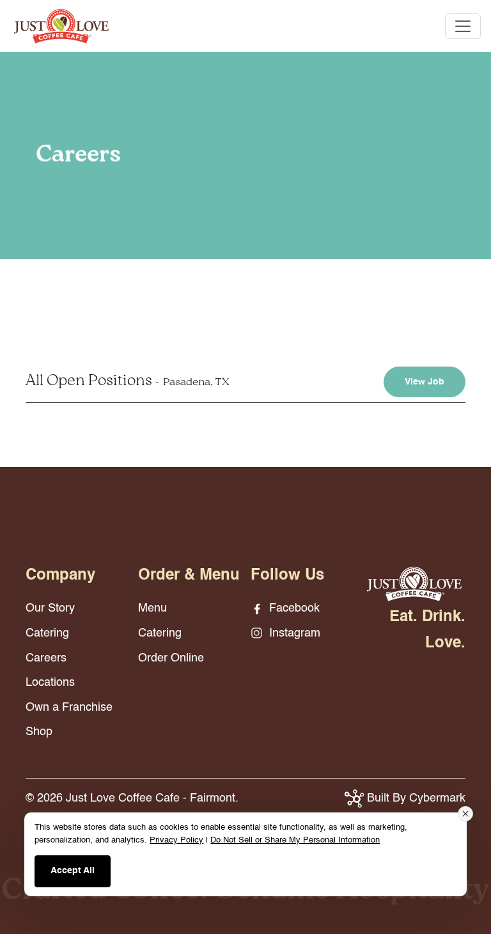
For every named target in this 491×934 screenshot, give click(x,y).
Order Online (171, 658)
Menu (152, 608)
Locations (50, 682)
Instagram (293, 633)
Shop (39, 732)
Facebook (293, 608)
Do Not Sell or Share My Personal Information (295, 840)
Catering (47, 633)
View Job (424, 381)
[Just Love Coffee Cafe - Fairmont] (61, 25)
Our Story (50, 608)
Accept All (73, 870)
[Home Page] (414, 583)
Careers (46, 658)
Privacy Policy (176, 840)
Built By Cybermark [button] (414, 798)
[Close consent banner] (465, 813)
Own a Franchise (69, 707)
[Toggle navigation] (463, 26)
